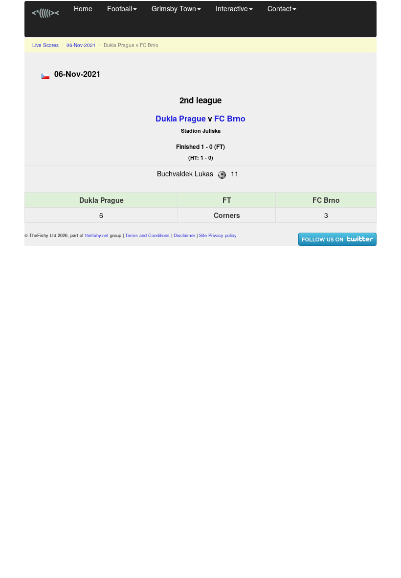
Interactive (232, 8)
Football (119, 8)
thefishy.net (97, 235)
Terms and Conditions (147, 235)
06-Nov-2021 (81, 45)
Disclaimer (184, 235)
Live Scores (45, 45)
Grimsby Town (174, 8)
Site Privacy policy (218, 235)
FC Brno (229, 118)
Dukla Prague (181, 118)
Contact (279, 8)
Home (83, 8)
